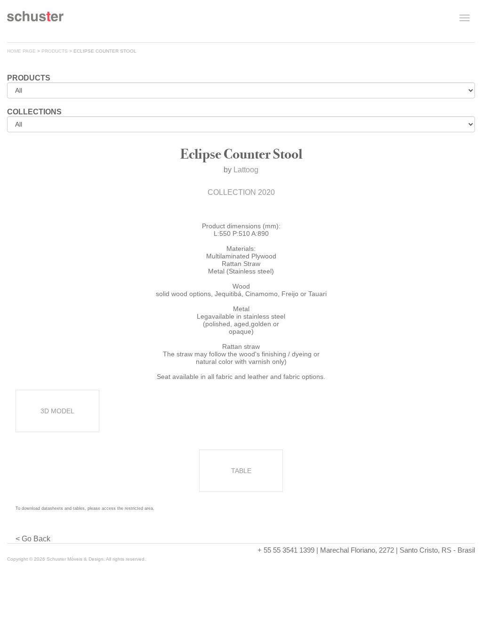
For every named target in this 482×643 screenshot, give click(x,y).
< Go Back (33, 539)
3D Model (57, 411)
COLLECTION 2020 (241, 192)
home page (21, 51)
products (54, 51)
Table (241, 470)
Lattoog (245, 170)
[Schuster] (35, 20)
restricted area (139, 508)
